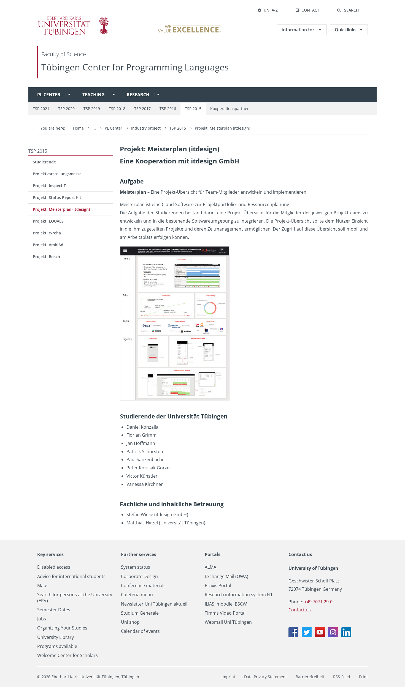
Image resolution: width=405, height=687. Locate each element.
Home (78, 128)
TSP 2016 (168, 108)
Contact (310, 10)
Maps (42, 586)
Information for (298, 30)
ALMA (210, 567)
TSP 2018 (117, 108)
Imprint (228, 676)
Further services (138, 554)
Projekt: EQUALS (48, 221)
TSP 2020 (66, 108)
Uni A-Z (271, 10)
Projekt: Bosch (46, 256)
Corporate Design (139, 576)
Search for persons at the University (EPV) (74, 597)
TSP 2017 (142, 108)
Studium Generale (140, 613)
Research (138, 95)
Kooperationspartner (229, 108)
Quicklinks (346, 30)
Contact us (300, 554)
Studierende (44, 162)
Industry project (146, 128)
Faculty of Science (63, 54)
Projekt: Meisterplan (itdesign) (222, 128)
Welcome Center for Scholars (67, 655)
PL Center (48, 95)
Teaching (93, 95)
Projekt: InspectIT (49, 185)
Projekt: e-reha (47, 233)
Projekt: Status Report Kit (57, 197)
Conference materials (143, 586)
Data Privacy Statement (265, 676)
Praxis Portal (218, 586)
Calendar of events (140, 631)
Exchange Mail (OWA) (226, 576)
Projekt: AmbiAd (48, 244)
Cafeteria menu (137, 595)
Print (363, 676)
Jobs (41, 619)
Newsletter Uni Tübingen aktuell (154, 604)
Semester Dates (53, 610)
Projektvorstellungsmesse (57, 173)
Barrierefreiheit (310, 676)
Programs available (57, 646)
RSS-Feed (341, 676)
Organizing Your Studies (62, 628)
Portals (212, 554)
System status (135, 567)
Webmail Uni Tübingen (228, 622)
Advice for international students (71, 576)
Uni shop (130, 622)
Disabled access (53, 567)
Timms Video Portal (225, 613)
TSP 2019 (91, 108)
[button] (348, 10)
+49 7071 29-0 (318, 602)
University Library (55, 637)
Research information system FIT (239, 595)
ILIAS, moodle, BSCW (226, 604)
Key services (50, 554)
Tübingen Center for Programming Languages (135, 67)
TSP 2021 (41, 108)
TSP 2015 (193, 108)
